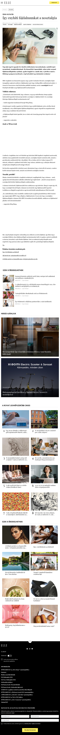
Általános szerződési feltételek (8, 674)
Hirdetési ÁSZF (4, 702)
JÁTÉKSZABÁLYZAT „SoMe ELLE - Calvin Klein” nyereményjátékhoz (17, 694)
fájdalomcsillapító (18, 24)
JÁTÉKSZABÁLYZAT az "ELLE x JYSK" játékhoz (12, 697)
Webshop (54, 2)
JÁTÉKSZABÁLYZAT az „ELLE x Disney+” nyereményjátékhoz (15, 669)
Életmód (11, 9)
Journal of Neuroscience (38, 24)
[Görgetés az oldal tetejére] (30, 641)
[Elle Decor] (7, 2)
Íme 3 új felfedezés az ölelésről (11, 252)
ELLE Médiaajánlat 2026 (7, 677)
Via (3, 245)
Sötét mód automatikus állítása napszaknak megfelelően (10, 660)
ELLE (20, 23)
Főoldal (5, 9)
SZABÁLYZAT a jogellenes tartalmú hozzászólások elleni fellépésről (16, 689)
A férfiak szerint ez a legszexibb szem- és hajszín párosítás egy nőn (20, 259)
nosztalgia (10, 24)
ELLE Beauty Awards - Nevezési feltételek (10, 684)
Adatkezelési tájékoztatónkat (32, 723)
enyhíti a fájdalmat (27, 24)
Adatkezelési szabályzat (7, 682)
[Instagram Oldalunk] (29, 649)
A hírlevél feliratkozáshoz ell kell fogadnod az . (22, 723)
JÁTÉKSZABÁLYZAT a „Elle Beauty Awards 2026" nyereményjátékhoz (17, 692)
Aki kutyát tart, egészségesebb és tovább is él (14, 255)
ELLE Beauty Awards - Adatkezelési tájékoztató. (12, 687)
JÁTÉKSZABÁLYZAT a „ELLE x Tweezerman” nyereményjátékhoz (16, 699)
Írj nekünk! (3, 651)
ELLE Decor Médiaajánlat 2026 (8, 679)
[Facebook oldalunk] (27, 648)
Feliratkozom (30, 730)
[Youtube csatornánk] (32, 648)
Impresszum (3, 672)
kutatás (4, 24)
